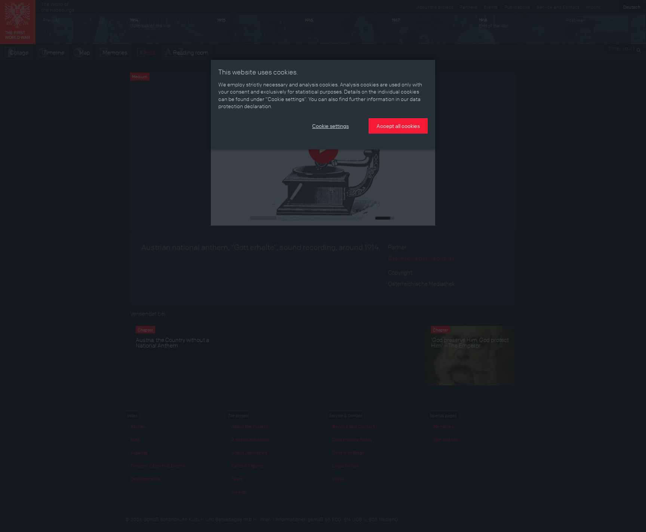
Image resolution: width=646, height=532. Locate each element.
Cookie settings (330, 125)
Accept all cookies (398, 125)
